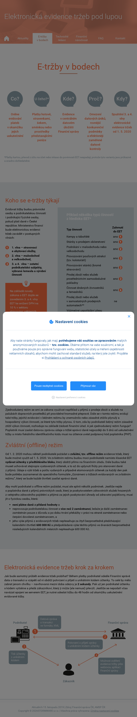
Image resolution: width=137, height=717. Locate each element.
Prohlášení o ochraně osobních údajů (70, 357)
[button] (68, 397)
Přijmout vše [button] (88, 385)
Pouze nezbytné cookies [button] (48, 385)
